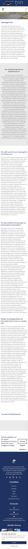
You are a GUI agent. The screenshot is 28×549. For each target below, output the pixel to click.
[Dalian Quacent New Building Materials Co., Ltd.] (3, 9)
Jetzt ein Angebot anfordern (22, 442)
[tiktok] (22, 3)
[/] (14, 461)
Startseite (14, 16)
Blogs (14, 491)
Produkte (14, 488)
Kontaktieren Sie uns (14, 498)
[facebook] (15, 3)
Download (14, 496)
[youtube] (18, 3)
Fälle (14, 493)
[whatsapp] (16, 5)
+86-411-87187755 (10, 1)
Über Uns (14, 486)
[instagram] (20, 3)
